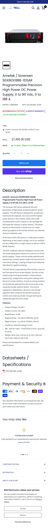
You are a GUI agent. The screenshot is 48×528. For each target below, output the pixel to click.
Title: (5, 125)
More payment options (24, 178)
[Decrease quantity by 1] (14, 153)
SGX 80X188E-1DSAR (14, 371)
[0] (43, 7)
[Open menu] (4, 8)
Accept (22, 508)
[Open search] (33, 7)
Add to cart (24, 163)
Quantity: (6, 153)
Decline (23, 515)
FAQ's (44, 449)
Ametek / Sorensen (10, 105)
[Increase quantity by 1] (28, 153)
